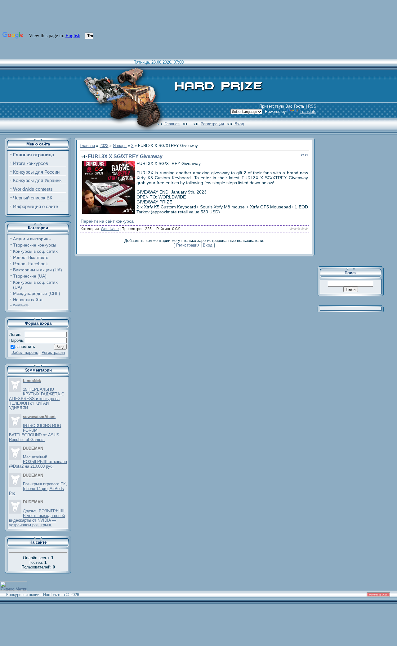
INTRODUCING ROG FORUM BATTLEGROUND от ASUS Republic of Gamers (35, 432)
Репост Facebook (30, 263)
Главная (172, 124)
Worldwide (21, 305)
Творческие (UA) (30, 276)
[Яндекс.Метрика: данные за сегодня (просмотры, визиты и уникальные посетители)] (13, 586)
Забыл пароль (24, 352)
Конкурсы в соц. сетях (35, 251)
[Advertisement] (355, 200)
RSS (312, 106)
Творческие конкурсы (34, 245)
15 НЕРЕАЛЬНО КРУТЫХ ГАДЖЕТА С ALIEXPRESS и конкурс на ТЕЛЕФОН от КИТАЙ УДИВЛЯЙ (36, 398)
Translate (308, 111)
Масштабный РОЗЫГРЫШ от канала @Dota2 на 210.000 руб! (38, 462)
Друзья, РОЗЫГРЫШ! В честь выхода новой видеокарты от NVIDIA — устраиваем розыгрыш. (37, 518)
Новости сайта (27, 299)
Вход (239, 124)
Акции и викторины (32, 238)
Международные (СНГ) (36, 293)
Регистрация (212, 124)
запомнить (25, 346)
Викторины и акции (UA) (37, 269)
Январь (120, 145)
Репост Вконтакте (30, 257)
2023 (104, 145)
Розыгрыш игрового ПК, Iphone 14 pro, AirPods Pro (38, 489)
